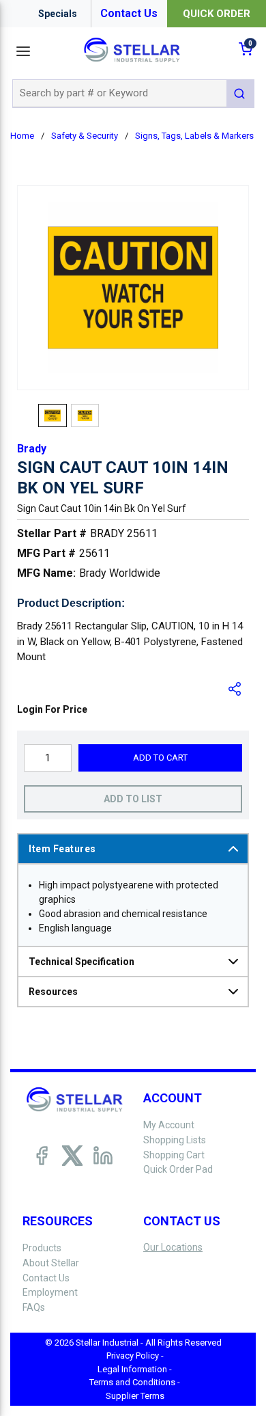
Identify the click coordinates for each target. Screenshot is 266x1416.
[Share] (235, 689)
